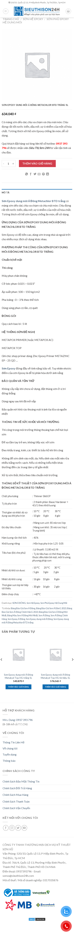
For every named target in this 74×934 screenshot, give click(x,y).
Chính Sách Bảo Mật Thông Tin (21, 781)
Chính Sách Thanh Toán (16, 801)
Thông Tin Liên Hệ (13, 742)
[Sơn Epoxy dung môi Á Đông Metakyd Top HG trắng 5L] (18, 654)
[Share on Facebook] (30, 174)
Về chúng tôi (10, 748)
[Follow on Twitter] (18, 828)
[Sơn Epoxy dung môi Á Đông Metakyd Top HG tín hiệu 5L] (55, 654)
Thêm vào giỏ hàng (37, 163)
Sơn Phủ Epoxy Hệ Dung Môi (53, 603)
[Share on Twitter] (35, 174)
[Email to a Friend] (39, 174)
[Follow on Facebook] (6, 828)
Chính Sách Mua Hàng (15, 794)
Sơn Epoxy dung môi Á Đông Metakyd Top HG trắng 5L (18, 676)
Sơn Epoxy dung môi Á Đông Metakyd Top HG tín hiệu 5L (55, 676)
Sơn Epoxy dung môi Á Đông (39, 619)
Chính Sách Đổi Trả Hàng (17, 788)
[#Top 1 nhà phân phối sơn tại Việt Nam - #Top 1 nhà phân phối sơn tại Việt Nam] (37, 11)
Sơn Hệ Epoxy (33, 19)
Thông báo (9, 760)
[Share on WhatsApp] (26, 174)
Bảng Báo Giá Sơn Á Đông (23, 608)
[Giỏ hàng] (68, 11)
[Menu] (5, 11)
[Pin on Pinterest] (43, 174)
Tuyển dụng (10, 754)
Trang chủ (11, 19)
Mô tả (5, 192)
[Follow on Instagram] (12, 828)
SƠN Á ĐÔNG (19, 603)
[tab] (37, 192)
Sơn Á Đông (44, 615)
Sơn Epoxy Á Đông (16, 619)
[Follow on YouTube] (24, 828)
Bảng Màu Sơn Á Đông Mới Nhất (22, 615)
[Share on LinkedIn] (47, 174)
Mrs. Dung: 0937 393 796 (18, 719)
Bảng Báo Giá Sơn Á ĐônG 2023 (51, 608)
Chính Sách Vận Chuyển (16, 808)
